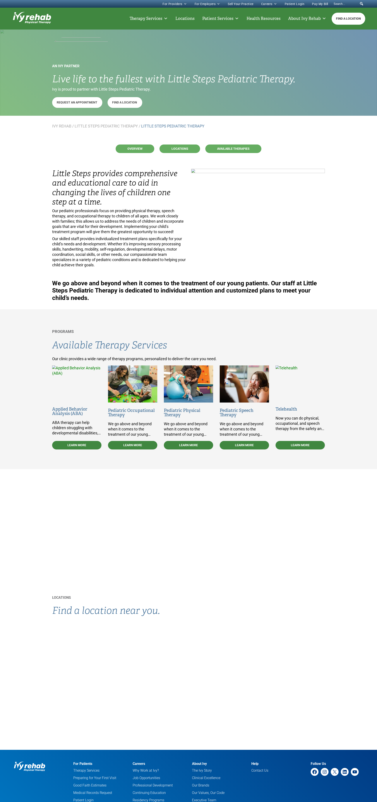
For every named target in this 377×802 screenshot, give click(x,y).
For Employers (205, 3)
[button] (361, 4)
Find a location (125, 102)
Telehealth (286, 409)
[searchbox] (348, 4)
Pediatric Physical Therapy (182, 413)
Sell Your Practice (241, 3)
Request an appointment (77, 102)
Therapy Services (146, 18)
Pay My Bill (320, 3)
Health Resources (264, 18)
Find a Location (348, 18)
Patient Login (295, 3)
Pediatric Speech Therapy (237, 413)
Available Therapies (233, 148)
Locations (185, 18)
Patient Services (217, 18)
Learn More (76, 445)
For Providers (172, 3)
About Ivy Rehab (304, 18)
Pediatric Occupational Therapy (131, 413)
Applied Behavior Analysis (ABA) (69, 411)
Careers (266, 3)
